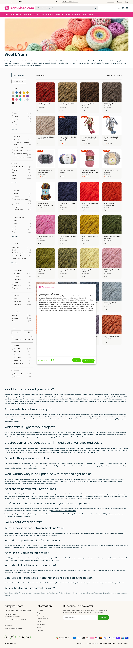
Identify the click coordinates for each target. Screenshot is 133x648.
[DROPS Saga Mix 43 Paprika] (45, 92)
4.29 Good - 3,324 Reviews (70, 2)
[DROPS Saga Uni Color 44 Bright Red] (89, 191)
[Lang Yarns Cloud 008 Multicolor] (67, 158)
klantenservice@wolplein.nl (14, 628)
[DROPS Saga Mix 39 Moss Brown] (67, 92)
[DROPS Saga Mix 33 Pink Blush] (112, 258)
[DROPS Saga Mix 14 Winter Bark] (112, 92)
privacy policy (65, 306)
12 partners (60, 304)
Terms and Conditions (91, 643)
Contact (119, 2)
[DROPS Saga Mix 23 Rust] (112, 324)
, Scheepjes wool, (102, 494)
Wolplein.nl (13, 643)
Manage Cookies (123, 643)
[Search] (96, 8)
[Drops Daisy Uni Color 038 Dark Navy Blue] (67, 125)
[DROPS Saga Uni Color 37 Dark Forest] (112, 224)
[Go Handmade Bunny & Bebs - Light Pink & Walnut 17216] (89, 125)
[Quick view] (53, 100)
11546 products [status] (41, 75)
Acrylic (15, 401)
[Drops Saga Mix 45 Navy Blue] (67, 191)
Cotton (28, 479)
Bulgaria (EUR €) (64, 638)
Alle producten (19, 75)
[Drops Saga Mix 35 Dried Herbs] (67, 258)
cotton (51, 399)
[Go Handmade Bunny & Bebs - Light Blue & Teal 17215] (112, 125)
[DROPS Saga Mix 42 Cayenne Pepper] (112, 191)
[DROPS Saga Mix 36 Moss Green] (45, 258)
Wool (75, 479)
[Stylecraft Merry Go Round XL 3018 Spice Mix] (45, 191)
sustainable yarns (23, 419)
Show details (45, 361)
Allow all (87, 361)
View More (14, 129)
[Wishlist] (119, 8)
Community (110, 2)
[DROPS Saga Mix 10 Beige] (45, 125)
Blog (126, 2)
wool (6, 401)
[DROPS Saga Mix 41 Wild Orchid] (45, 224)
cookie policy (75, 306)
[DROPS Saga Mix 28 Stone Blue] (112, 291)
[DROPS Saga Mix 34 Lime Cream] (89, 258)
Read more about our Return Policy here (63, 511)
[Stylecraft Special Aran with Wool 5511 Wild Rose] (89, 158)
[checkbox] (13, 92)
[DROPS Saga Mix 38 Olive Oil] (89, 224)
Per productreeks (19, 81)
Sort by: (113, 75)
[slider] (12, 337)
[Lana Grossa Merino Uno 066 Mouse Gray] (45, 158)
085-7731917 (10, 625)
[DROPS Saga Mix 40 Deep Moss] (67, 224)
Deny (76, 361)
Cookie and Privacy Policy (108, 643)
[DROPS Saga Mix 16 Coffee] (89, 92)
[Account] (123, 8)
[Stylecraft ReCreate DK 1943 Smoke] (112, 158)
